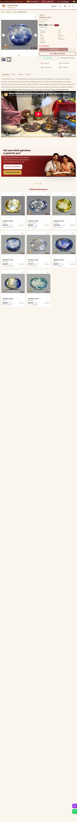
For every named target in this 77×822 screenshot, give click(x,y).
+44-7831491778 (49, 1)
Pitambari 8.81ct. (58, 221)
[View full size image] (35, 16)
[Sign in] (69, 6)
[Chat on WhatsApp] (74, 811)
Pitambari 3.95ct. (8, 221)
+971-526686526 (64, 1)
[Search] (60, 6)
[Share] (74, 49)
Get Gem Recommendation (13, 166)
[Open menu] (73, 6)
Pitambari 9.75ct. (33, 298)
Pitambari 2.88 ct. (8, 298)
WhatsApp (49, 58)
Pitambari (14, 12)
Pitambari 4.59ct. (58, 260)
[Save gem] (70, 49)
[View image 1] (3, 59)
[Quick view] (23, 198)
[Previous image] (3, 35)
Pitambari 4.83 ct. (33, 221)
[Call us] (74, 806)
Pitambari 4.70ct (33, 260)
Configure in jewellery (58, 53)
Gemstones (8, 12)
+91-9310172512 (34, 1)
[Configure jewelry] (23, 202)
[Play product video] (9, 59)
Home (2, 12)
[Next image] (35, 35)
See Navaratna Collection (12, 172)
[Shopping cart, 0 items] (65, 6)
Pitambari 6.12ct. (8, 260)
